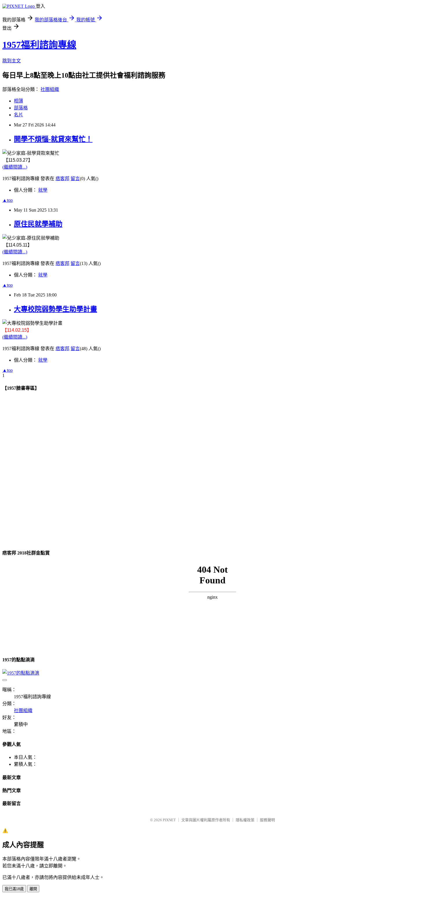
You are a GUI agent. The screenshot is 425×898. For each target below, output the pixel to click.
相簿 (18, 100)
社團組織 (49, 89)
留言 (75, 178)
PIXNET (169, 820)
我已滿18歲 (14, 889)
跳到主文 (11, 60)
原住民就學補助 (38, 224)
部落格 (21, 107)
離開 (33, 889)
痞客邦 (62, 178)
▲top (7, 200)
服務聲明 (267, 820)
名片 (18, 114)
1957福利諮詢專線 (39, 45)
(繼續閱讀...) (14, 167)
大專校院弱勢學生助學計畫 (55, 309)
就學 (42, 190)
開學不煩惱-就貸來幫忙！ (53, 139)
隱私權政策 (245, 820)
